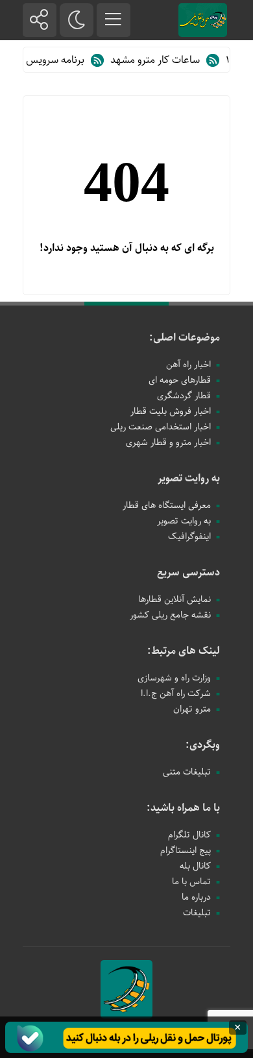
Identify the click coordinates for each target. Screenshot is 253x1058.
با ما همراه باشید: (183, 808)
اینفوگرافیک (189, 536)
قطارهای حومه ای (180, 380)
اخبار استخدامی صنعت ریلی (160, 427)
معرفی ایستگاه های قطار (167, 505)
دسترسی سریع (188, 572)
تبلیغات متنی (187, 772)
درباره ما (196, 897)
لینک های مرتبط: (183, 651)
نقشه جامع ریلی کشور (170, 615)
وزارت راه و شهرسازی (174, 678)
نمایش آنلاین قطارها (174, 599)
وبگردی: (203, 745)
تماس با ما (191, 881)
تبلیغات (197, 912)
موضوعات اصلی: (184, 337)
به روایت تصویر (189, 478)
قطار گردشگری (184, 395)
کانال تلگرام (189, 835)
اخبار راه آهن (188, 364)
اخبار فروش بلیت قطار (170, 411)
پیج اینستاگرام (185, 850)
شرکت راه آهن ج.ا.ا (176, 693)
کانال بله (195, 866)
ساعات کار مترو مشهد (161, 60)
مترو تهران (192, 709)
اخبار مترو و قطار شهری (168, 442)
